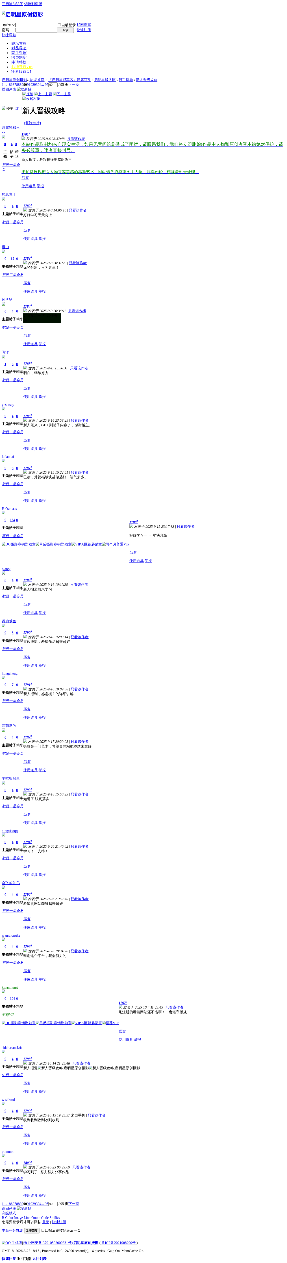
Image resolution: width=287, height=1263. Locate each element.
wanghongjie (11, 935)
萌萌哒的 (9, 726)
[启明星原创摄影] (22, 14)
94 (39, 84)
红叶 (18, 108)
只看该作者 (76, 139)
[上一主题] (43, 94)
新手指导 (126, 80)
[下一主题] (62, 94)
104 (12, 998)
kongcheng (9, 673)
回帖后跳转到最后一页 (63, 1230)
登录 (45, 1222)
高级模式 (9, 1213)
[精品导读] (19, 48)
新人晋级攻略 (146, 80)
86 (11, 84)
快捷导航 (9, 35)
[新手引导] (19, 53)
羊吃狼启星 (11, 778)
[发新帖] (24, 89)
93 (36, 84)
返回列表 (9, 89)
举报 (40, 186)
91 (28, 84)
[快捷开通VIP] (22, 67)
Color (9, 1218)
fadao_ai (8, 457)
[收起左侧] (31, 99)
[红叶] (3, 108)
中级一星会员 (12, 1075)
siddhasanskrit (12, 1048)
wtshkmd (8, 1099)
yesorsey (8, 405)
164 (12, 520)
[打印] (27, 94)
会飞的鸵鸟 (11, 883)
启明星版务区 (105, 80)
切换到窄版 (33, 4)
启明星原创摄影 (14, 80)
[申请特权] (19, 62)
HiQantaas (9, 509)
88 (18, 84)
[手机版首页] (21, 71)
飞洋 (5, 352)
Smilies (55, 1218)
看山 (5, 247)
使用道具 (29, 186)
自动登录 (68, 25)
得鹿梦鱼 (9, 621)
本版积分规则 (12, 1230)
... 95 (44, 84)
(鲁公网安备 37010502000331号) (48, 1243)
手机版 (16, 1243)
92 (32, 84)
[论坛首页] (19, 43)
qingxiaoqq (10, 831)
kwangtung (10, 987)
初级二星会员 (12, 275)
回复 (25, 178)
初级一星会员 (12, 222)
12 (12, 259)
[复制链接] (32, 123)
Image (18, 1218)
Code (45, 1218)
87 (14, 84)
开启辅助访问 (12, 4)
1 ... (4, 84)
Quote (35, 1218)
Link (27, 1218)
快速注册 (84, 30)
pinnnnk (7, 1151)
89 (21, 84)
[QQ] (6, 1243)
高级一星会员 (12, 536)
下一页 (73, 84)
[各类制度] (19, 57)
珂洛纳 (7, 300)
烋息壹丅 (9, 194)
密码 (5, 30)
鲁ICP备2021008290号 (118, 1243)
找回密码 (84, 25)
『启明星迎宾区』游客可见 (69, 80)
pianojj (6, 569)
